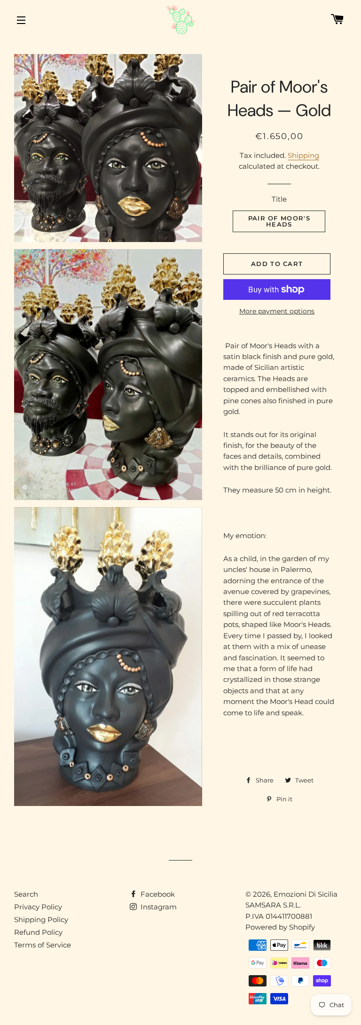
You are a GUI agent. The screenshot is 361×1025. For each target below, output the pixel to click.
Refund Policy (38, 932)
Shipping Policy (41, 919)
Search (26, 894)
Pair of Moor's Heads (279, 221)
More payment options (276, 311)
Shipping (303, 155)
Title (279, 199)
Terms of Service (42, 944)
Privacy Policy (38, 906)
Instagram (158, 906)
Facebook (157, 894)
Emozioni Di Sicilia (305, 894)
